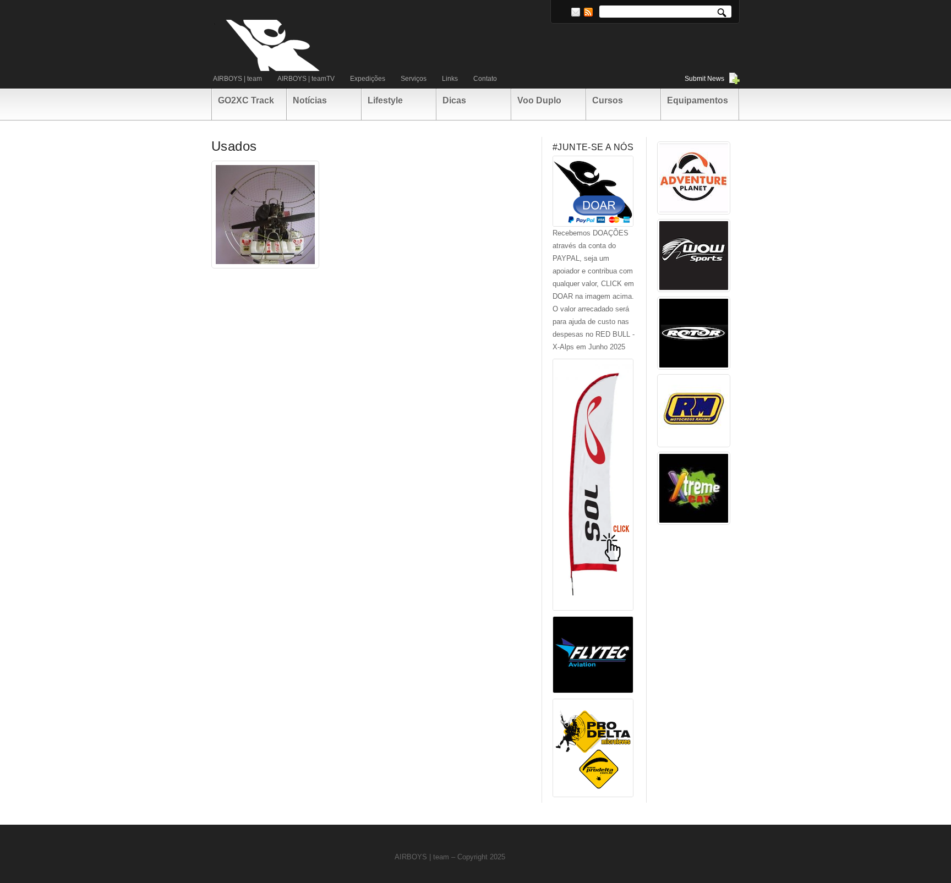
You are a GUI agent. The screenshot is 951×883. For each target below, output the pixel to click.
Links (450, 79)
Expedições (367, 79)
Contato (485, 79)
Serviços (414, 79)
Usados (233, 146)
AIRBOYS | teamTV (306, 79)
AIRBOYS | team (237, 79)
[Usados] (265, 214)
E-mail (575, 12)
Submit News (704, 79)
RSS (588, 12)
